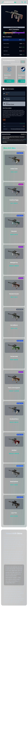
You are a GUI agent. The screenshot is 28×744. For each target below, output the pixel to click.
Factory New (22, 62)
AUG (7, 94)
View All (22, 134)
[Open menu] (25, 2)
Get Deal (9, 81)
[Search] (22, 2)
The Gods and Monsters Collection (18, 129)
